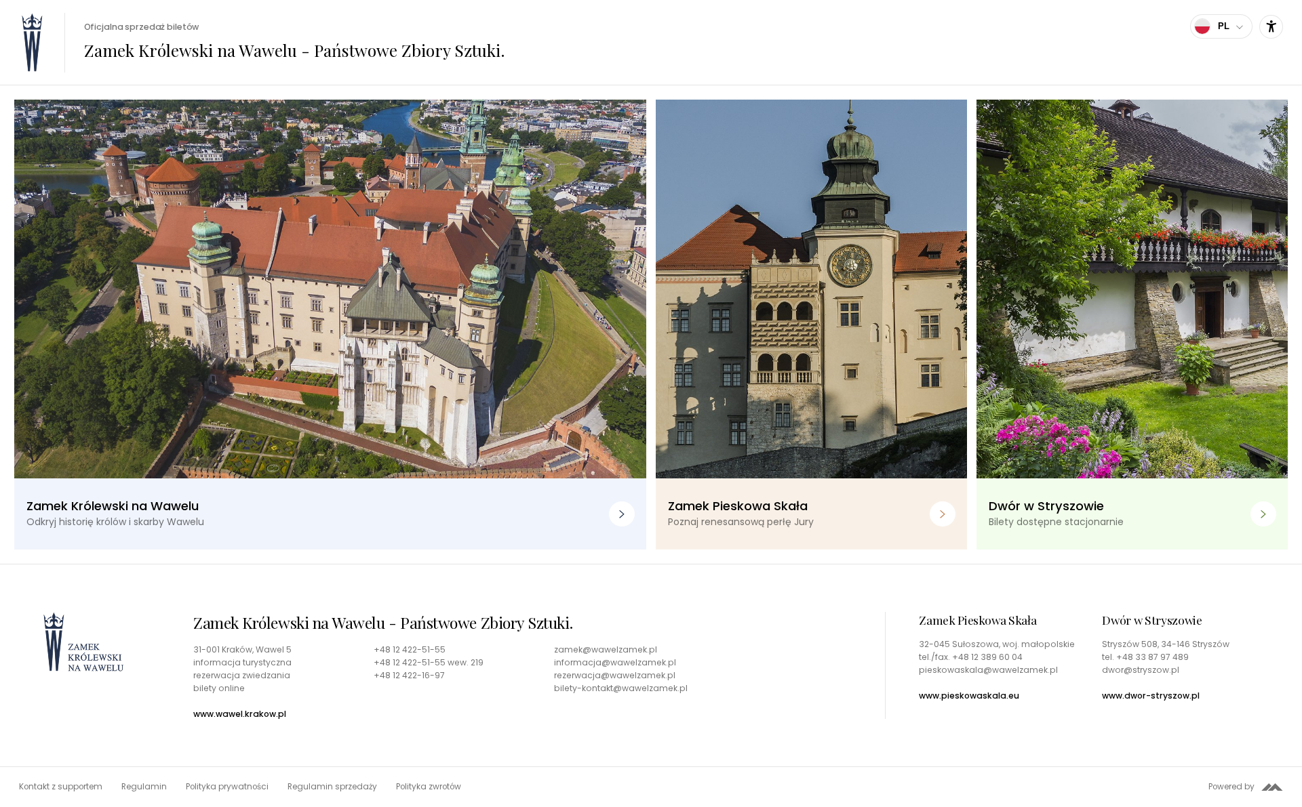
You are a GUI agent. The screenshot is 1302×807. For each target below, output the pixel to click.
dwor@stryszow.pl (1140, 670)
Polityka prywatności (227, 786)
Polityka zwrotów (428, 786)
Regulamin (144, 786)
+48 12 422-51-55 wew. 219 (429, 662)
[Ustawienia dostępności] (1271, 27)
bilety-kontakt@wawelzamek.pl (621, 688)
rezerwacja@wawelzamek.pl (614, 675)
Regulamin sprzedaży (332, 786)
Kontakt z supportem (60, 786)
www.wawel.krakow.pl (239, 714)
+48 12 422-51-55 (410, 650)
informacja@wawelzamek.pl (615, 662)
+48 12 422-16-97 (409, 675)
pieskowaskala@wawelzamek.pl (988, 670)
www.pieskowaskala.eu (969, 696)
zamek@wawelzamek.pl (605, 650)
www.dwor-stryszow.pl (1151, 696)
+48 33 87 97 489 (1152, 657)
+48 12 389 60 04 (987, 657)
